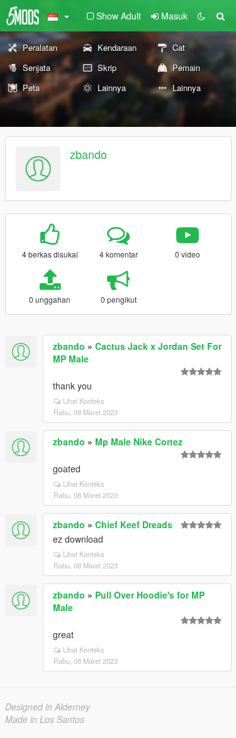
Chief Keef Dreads (133, 524)
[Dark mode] (201, 15)
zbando (88, 154)
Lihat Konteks (83, 401)
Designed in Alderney (47, 706)
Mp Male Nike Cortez (139, 441)
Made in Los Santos (44, 719)
